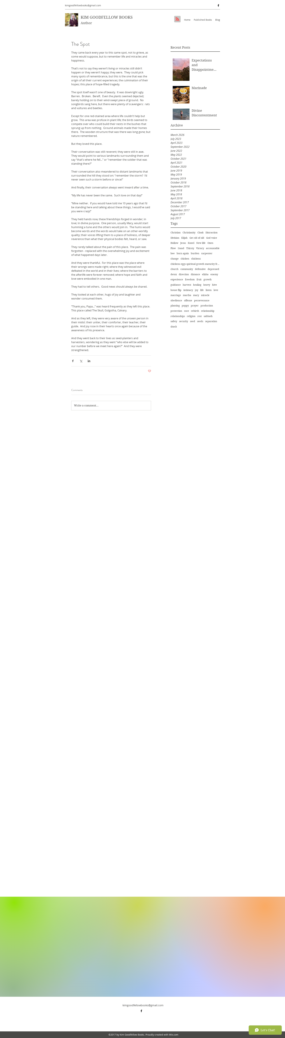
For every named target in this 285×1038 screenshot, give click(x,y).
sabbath (208, 316)
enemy (214, 274)
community (186, 269)
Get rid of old (197, 237)
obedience (176, 300)
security (183, 321)
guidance (176, 284)
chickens (196, 258)
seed (192, 321)
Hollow (174, 242)
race (186, 310)
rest (199, 316)
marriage (176, 295)
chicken (185, 258)
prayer (195, 305)
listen (209, 290)
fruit (199, 279)
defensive (200, 269)
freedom (190, 279)
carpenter (206, 253)
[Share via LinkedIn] (89, 360)
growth (208, 279)
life (202, 290)
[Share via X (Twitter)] (80, 360)
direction (184, 274)
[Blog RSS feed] (177, 19)
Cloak (200, 232)
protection (176, 310)
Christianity (189, 232)
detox (174, 274)
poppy (185, 305)
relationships (178, 316)
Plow (173, 248)
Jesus (183, 242)
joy (196, 290)
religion (191, 316)
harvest (187, 284)
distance (195, 274)
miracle (205, 295)
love (216, 290)
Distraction (212, 232)
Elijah (184, 237)
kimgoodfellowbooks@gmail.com (83, 5)
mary (196, 295)
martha (187, 295)
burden (195, 253)
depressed (213, 269)
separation (211, 321)
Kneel (191, 242)
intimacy (188, 290)
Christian (176, 232)
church (174, 269)
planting (175, 305)
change (175, 258)
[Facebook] (218, 5)
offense (188, 300)
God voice (211, 237)
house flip (176, 290)
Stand (181, 248)
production (207, 305)
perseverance (201, 300)
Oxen (210, 242)
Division (175, 237)
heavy (206, 284)
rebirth (195, 310)
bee (173, 253)
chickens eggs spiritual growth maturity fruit (195, 263)
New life (201, 242)
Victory (200, 248)
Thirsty (190, 248)
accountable (213, 248)
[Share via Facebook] (72, 360)
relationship (207, 310)
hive (214, 284)
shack (174, 326)
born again (183, 253)
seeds (200, 321)
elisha (205, 274)
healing (197, 284)
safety (174, 321)
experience (177, 279)
